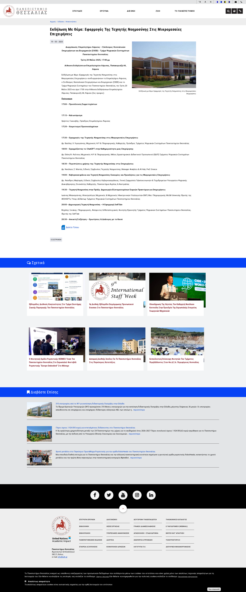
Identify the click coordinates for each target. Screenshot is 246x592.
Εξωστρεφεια (56, 240)
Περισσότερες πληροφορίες (188, 576)
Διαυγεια (110, 540)
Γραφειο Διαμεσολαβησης (144, 526)
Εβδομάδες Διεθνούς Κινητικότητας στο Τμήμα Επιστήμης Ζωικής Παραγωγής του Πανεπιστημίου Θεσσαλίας (55, 306)
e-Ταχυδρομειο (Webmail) (177, 526)
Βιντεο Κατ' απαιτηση (175, 533)
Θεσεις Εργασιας (112, 526)
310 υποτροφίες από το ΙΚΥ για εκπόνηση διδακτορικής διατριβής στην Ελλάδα (90, 404)
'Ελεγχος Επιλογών (102, 576)
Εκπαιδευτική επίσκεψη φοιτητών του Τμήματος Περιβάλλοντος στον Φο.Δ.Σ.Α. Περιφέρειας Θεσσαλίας (174, 361)
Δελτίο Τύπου (72, 227)
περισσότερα (139, 410)
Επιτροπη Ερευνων (87, 520)
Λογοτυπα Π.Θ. (140, 547)
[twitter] (108, 495)
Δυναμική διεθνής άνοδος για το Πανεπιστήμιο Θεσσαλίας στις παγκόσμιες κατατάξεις (115, 361)
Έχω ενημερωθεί (214, 589)
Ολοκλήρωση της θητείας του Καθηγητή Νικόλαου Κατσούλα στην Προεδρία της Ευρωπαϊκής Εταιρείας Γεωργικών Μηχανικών (173, 307)
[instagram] (137, 495)
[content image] (164, 64)
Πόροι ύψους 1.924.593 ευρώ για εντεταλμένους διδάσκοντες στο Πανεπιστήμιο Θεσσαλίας (95, 428)
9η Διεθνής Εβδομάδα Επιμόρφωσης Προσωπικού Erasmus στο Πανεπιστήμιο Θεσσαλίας (111, 306)
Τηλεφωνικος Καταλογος (176, 520)
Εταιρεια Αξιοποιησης (88, 547)
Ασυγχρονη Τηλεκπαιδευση (145, 520)
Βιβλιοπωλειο (84, 533)
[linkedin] (151, 495)
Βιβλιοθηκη (84, 526)
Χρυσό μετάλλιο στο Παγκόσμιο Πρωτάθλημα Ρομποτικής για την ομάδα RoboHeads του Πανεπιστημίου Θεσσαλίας (105, 451)
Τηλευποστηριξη (173, 540)
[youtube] (123, 495)
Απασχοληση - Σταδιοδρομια (146, 533)
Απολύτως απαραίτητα (39, 581)
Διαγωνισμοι (111, 520)
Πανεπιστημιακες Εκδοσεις (90, 540)
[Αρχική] (25, 11)
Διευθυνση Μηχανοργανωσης (178, 547)
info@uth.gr (62, 557)
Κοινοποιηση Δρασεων (115, 547)
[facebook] (94, 495)
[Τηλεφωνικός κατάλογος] (241, 2)
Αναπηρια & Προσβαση (143, 540)
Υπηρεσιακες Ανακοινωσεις (117, 533)
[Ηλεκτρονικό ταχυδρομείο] (236, 2)
